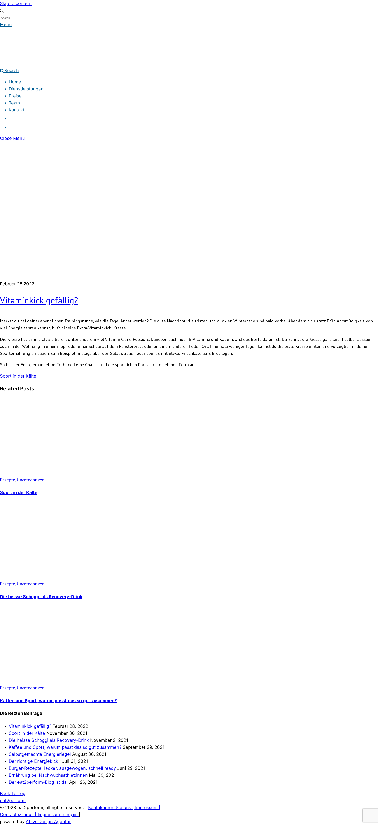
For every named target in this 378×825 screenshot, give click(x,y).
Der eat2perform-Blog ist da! (38, 782)
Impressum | (147, 807)
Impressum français (58, 814)
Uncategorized (30, 480)
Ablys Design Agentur (48, 821)
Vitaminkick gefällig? (39, 300)
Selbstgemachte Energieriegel (40, 754)
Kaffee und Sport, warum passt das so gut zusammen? (58, 700)
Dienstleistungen (26, 89)
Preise (15, 96)
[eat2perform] (9, 59)
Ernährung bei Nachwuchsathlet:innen (48, 775)
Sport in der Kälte (18, 376)
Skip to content (16, 3)
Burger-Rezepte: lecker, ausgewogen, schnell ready (62, 768)
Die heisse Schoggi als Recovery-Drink (41, 596)
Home (15, 82)
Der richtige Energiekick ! (35, 761)
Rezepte (7, 480)
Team (14, 103)
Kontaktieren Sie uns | (111, 807)
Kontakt (16, 110)
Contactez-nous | (19, 814)
